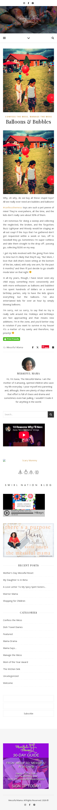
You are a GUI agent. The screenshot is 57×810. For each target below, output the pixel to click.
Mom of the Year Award (15, 661)
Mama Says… (10, 648)
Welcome (8, 682)
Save (46, 347)
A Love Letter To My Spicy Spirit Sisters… (24, 586)
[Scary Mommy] (28, 460)
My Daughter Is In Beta (15, 579)
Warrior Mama (10, 593)
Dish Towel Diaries (13, 627)
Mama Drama (10, 641)
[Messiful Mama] (28, 19)
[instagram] (24, 3)
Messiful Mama (14, 347)
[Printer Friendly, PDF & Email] (11, 338)
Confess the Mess (16, 116)
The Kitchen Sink (11, 668)
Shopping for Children (14, 600)
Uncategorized (11, 675)
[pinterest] (33, 3)
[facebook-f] (28, 3)
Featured (8, 634)
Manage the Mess (41, 116)
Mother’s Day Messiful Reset (18, 572)
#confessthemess (12, 207)
